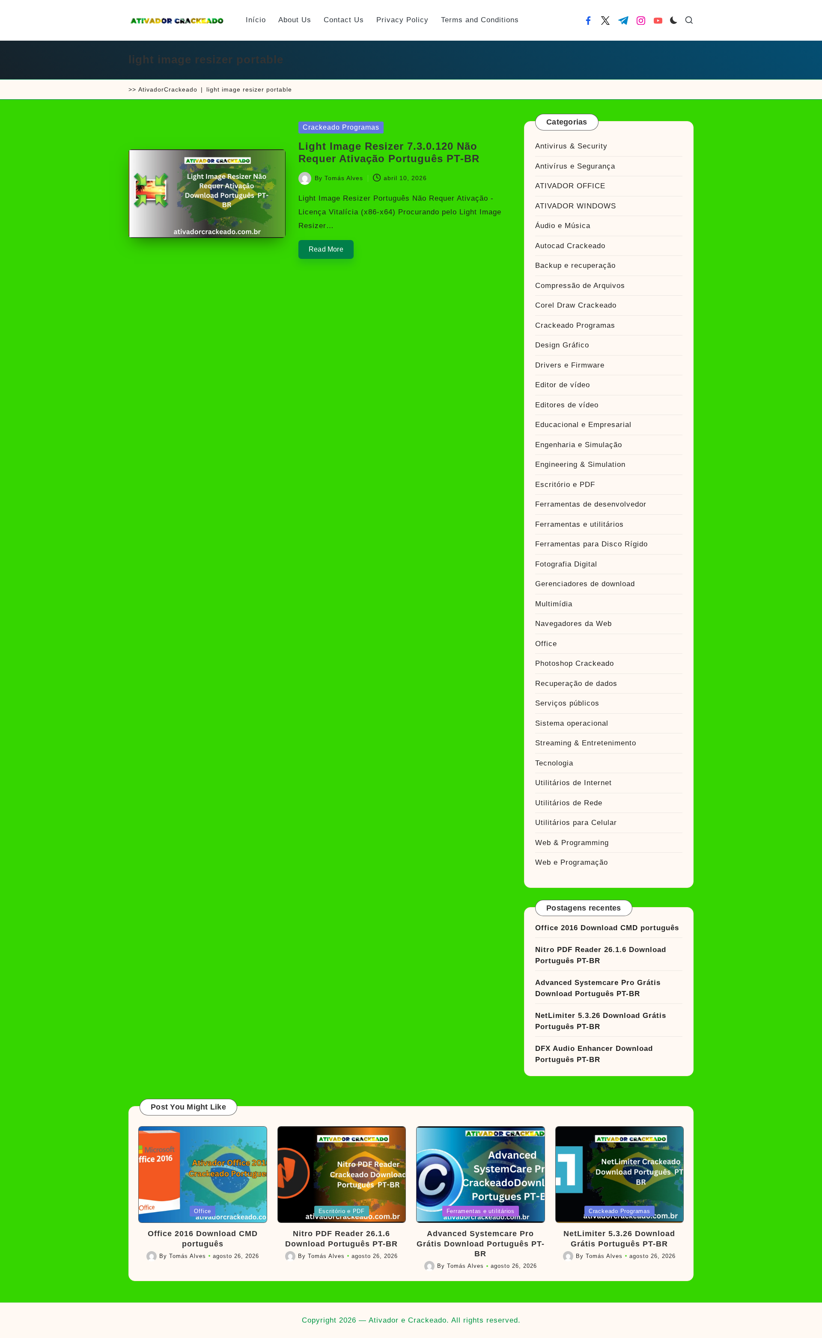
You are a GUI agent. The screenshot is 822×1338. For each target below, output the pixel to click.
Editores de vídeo (567, 405)
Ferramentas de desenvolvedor (590, 504)
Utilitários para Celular (576, 823)
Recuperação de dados (576, 683)
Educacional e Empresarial (583, 425)
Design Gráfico (562, 345)
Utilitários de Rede (568, 803)
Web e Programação (571, 862)
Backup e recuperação (575, 265)
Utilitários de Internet (573, 783)
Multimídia (553, 604)
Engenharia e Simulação (578, 445)
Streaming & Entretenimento (585, 743)
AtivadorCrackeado (167, 89)
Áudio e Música (562, 226)
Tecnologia (554, 763)
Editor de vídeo (562, 385)
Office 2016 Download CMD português (607, 928)
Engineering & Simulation (580, 464)
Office (546, 644)
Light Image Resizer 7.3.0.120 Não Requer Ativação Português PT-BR (389, 152)
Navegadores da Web (573, 624)
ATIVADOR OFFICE (570, 186)
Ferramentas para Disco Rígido (591, 544)
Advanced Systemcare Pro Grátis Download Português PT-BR (598, 988)
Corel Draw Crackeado (575, 305)
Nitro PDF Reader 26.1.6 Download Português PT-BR (600, 955)
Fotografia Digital (566, 564)
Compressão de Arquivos (580, 286)
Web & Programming (572, 843)
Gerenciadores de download (585, 584)
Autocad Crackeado (570, 246)
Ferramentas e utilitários (579, 524)
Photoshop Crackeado (574, 663)
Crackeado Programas (341, 127)
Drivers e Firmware (570, 365)
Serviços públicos (567, 703)
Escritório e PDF (565, 485)
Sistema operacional (571, 723)
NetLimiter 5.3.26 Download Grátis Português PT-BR (600, 1021)
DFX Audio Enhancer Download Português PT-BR (594, 1054)
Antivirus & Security (571, 146)
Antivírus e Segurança (575, 166)
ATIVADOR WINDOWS (575, 206)
